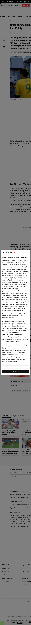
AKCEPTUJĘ (15, 371)
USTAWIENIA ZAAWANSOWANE (15, 367)
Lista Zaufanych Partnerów (9, 361)
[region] (15, 312)
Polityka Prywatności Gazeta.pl (10, 315)
